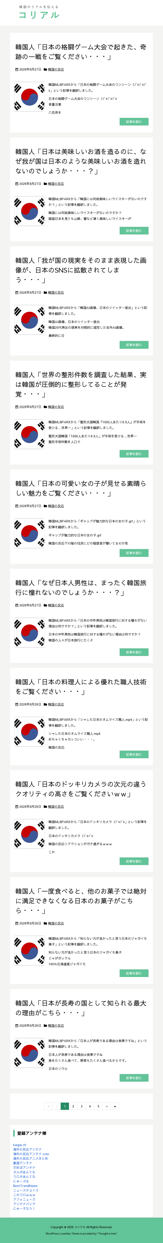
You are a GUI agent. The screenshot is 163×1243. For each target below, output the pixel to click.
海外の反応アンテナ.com (31, 1154)
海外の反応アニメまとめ (30, 1158)
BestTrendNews (25, 1185)
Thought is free (107, 1233)
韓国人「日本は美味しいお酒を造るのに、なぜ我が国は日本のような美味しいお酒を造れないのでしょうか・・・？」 (81, 161)
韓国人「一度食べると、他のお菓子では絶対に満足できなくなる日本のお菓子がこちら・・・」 (81, 901)
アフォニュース (24, 1199)
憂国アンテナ (22, 1163)
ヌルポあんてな (24, 1172)
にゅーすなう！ (24, 1208)
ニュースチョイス (26, 1190)
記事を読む (134, 121)
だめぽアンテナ (24, 1167)
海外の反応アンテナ (27, 1149)
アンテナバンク (24, 1204)
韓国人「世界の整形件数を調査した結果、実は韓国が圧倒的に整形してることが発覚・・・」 (81, 384)
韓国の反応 (56, 69)
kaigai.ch (19, 1145)
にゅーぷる (21, 1181)
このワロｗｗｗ (24, 1195)
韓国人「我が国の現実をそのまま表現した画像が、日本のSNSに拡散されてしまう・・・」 (81, 270)
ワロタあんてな (24, 1176)
